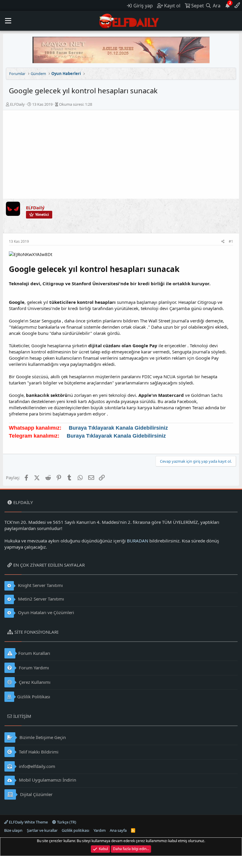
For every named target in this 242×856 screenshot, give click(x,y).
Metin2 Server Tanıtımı (40, 599)
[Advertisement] (121, 154)
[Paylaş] (223, 241)
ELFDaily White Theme (28, 822)
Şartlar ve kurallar (42, 830)
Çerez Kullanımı (34, 682)
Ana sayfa (118, 830)
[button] (8, 21)
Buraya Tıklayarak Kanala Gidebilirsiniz (118, 428)
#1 (231, 241)
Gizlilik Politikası (33, 697)
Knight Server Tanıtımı (40, 585)
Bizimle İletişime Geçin (42, 737)
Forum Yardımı (33, 668)
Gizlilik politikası (75, 830)
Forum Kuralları (34, 653)
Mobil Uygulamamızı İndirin (47, 780)
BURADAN (137, 541)
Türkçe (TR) (66, 822)
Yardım (100, 830)
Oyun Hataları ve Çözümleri (45, 612)
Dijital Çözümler (36, 794)
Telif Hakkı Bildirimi (38, 752)
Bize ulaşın (13, 830)
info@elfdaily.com (36, 766)
